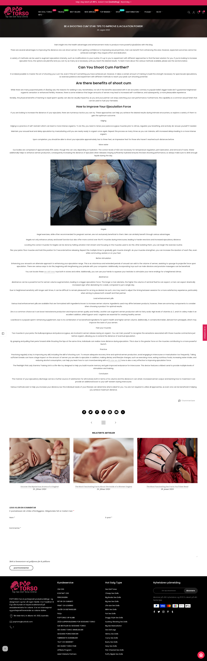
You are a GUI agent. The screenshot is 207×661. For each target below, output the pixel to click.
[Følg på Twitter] (159, 611)
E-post (108, 517)
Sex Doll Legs (110, 630)
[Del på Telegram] (110, 412)
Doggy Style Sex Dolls (114, 617)
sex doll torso (49, 271)
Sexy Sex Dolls (111, 646)
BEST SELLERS (75, 12)
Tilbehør (63, 11)
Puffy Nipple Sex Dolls (114, 654)
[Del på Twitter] (91, 412)
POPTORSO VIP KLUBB (66, 617)
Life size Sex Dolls (112, 605)
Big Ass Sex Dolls (112, 601)
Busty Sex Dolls (111, 642)
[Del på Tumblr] (103, 412)
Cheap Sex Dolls (112, 593)
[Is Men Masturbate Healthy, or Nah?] (92, 422)
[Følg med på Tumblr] (172, 611)
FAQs (59, 613)
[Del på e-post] (116, 412)
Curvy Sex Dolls (111, 638)
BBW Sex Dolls (111, 609)
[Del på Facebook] (84, 412)
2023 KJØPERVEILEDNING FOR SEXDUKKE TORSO (76, 621)
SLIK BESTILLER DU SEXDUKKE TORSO (71, 626)
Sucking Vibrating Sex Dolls (116, 621)
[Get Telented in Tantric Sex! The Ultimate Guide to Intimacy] (115, 422)
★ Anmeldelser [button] (205, 332)
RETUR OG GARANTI (65, 601)
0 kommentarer (188, 400)
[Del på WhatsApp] (123, 412)
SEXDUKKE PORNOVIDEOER (67, 634)
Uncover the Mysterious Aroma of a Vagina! (39, 486)
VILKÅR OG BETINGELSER (66, 609)
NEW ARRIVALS (91, 11)
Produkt (148, 12)
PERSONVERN (62, 597)
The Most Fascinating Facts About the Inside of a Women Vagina (103, 486)
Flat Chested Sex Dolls (114, 650)
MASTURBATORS (132, 12)
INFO (40, 15)
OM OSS (60, 589)
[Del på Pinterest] (97, 412)
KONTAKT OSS (63, 593)
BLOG (159, 12)
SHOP (120, 11)
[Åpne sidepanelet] (3, 333)
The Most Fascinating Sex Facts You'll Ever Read (167, 486)
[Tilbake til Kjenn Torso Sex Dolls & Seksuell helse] (103, 422)
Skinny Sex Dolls (111, 634)
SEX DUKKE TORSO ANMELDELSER (70, 630)
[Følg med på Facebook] (154, 611)
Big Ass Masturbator (113, 626)
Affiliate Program (64, 650)
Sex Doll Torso (111, 589)
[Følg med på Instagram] (163, 611)
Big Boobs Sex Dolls (113, 597)
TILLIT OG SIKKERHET (65, 642)
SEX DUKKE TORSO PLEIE (66, 646)
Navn (12, 517)
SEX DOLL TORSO (46, 11)
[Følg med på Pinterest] (168, 611)
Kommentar (15, 528)
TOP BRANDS (105, 12)
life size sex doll (114, 360)
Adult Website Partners (66, 654)
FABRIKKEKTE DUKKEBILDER (67, 638)
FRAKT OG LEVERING (65, 605)
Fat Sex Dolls (110, 613)
